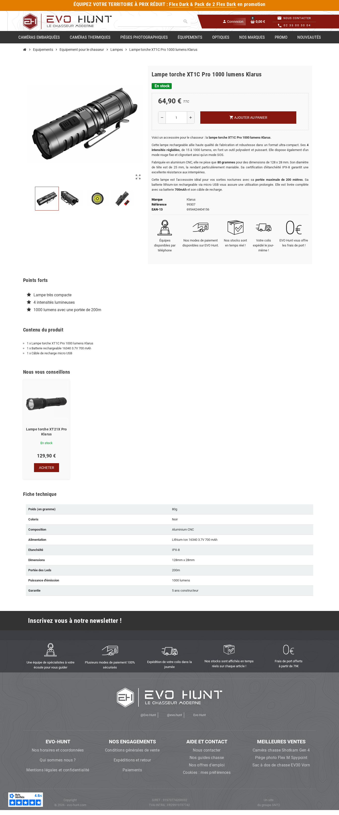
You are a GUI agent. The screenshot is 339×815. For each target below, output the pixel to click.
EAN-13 (157, 209)
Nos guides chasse (207, 757)
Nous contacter (206, 750)
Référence (159, 204)
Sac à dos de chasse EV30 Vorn (281, 765)
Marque (157, 199)
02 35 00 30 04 (297, 25)
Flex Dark (179, 4)
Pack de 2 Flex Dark (215, 4)
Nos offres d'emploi (207, 765)
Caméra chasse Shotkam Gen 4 (281, 750)
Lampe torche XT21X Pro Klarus (46, 431)
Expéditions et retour (132, 760)
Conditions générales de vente (132, 750)
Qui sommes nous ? (58, 760)
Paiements (132, 770)
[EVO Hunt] (67, 21)
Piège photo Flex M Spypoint (281, 757)
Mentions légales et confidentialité (57, 770)
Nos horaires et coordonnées (58, 750)
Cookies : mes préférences (207, 772)
